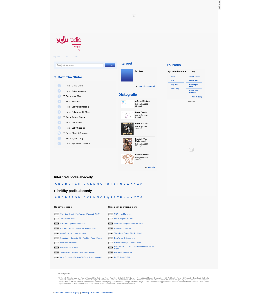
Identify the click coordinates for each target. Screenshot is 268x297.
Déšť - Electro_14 (161, 280)
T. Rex (65, 57)
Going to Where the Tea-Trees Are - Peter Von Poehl (111, 280)
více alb (151, 167)
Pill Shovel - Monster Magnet (68, 278)
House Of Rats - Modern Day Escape (79, 282)
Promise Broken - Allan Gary (197, 282)
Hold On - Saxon (83, 280)
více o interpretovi (147, 86)
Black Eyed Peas (193, 85)
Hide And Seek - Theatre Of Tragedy (178, 278)
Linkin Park (193, 80)
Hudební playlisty (72, 293)
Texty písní (56, 57)
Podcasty (85, 293)
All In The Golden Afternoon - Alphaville (100, 283)
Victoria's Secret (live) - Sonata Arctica (108, 282)
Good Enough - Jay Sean (178, 280)
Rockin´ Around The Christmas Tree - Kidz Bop (98, 278)
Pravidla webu (107, 293)
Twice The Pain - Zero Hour (142, 280)
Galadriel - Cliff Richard (126, 278)
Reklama (95, 293)
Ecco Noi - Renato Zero (126, 283)
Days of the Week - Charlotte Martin (71, 283)
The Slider (74, 57)
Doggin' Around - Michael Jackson (172, 282)
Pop (173, 76)
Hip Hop (174, 85)
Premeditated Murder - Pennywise (150, 278)
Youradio (59, 293)
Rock (173, 80)
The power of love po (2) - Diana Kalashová (141, 282)
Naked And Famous (193, 91)
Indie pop (175, 89)
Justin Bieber (194, 76)
